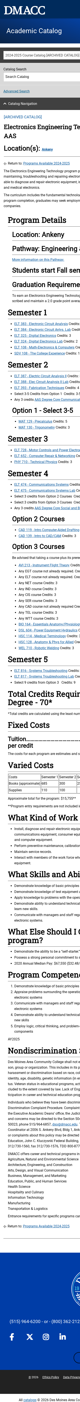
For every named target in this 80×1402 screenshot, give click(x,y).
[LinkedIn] (63, 1338)
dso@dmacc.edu (64, 1124)
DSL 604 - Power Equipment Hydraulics (48, 630)
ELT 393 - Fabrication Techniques (39, 388)
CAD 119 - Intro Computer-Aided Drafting (49, 530)
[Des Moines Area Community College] (24, 10)
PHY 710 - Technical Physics (35, 462)
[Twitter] (29, 1337)
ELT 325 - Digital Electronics (35, 336)
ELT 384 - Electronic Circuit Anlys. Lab (42, 330)
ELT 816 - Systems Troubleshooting (40, 671)
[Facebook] (13, 1338)
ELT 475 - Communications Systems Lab (44, 491)
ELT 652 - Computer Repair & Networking (44, 456)
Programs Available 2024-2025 (46, 163)
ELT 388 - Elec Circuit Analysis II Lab (41, 382)
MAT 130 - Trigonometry (37, 427)
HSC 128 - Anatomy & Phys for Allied (46, 642)
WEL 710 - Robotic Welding (39, 648)
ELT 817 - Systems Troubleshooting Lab (44, 676)
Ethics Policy (50, 1377)
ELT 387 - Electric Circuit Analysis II (40, 376)
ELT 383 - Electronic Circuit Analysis (41, 324)
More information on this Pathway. (38, 260)
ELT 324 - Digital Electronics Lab (38, 341)
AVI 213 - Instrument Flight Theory (44, 565)
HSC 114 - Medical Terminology (42, 636)
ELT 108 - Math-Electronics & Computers (44, 347)
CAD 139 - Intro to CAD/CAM (40, 536)
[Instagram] (46, 1338)
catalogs (29, 1400)
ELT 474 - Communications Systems (41, 485)
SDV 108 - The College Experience (39, 353)
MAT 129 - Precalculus (35, 421)
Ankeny (47, 149)
